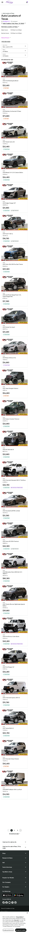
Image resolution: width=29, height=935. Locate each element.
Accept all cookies (21, 930)
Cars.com (16, 920)
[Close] (27, 913)
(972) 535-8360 (6, 41)
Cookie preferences (8, 930)
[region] (14, 923)
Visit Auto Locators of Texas (9, 27)
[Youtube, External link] (9, 902)
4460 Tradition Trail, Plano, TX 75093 (13, 23)
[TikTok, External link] (3, 902)
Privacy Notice (19, 917)
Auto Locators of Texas (8, 13)
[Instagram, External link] (12, 902)
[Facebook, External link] (6, 902)
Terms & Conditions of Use (7, 908)
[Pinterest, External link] (15, 902)
